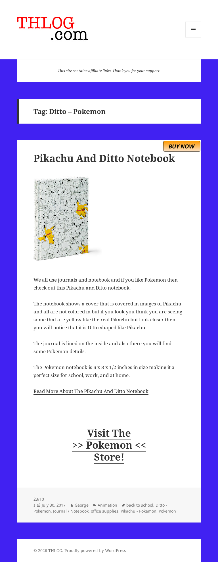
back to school (139, 505)
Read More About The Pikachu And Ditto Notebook (90, 391)
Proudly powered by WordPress (95, 550)
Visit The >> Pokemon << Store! (109, 444)
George (82, 505)
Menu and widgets (193, 37)
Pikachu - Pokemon (138, 511)
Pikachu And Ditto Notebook (104, 158)
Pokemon (167, 511)
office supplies (104, 511)
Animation (107, 505)
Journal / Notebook (71, 511)
